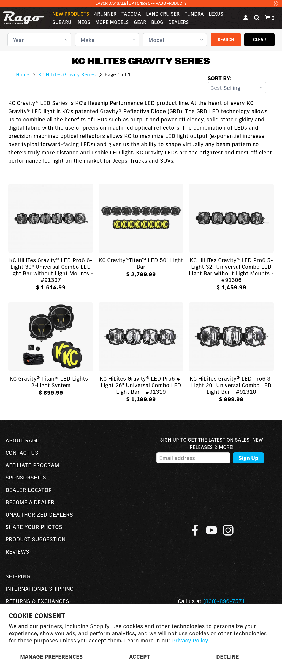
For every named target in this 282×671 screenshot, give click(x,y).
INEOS (83, 22)
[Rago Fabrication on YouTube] (211, 530)
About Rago (23, 440)
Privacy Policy (190, 640)
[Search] (257, 18)
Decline (227, 656)
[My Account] (246, 18)
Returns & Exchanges (37, 601)
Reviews (17, 551)
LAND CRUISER (163, 13)
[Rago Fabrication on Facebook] (194, 530)
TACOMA (131, 13)
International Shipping (40, 588)
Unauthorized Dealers (39, 514)
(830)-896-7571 (224, 601)
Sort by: (220, 78)
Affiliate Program (32, 464)
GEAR (140, 22)
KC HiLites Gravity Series (67, 74)
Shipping (18, 576)
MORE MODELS (112, 22)
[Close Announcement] (275, 3)
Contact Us (22, 452)
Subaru (61, 22)
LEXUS (216, 13)
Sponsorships (26, 477)
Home (23, 74)
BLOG (157, 22)
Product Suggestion (36, 539)
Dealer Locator (29, 489)
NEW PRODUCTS (70, 13)
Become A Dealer (30, 502)
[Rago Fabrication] (23, 18)
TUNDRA (194, 13)
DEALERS (178, 22)
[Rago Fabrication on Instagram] (228, 530)
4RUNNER (105, 13)
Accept (139, 656)
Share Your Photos (34, 526)
